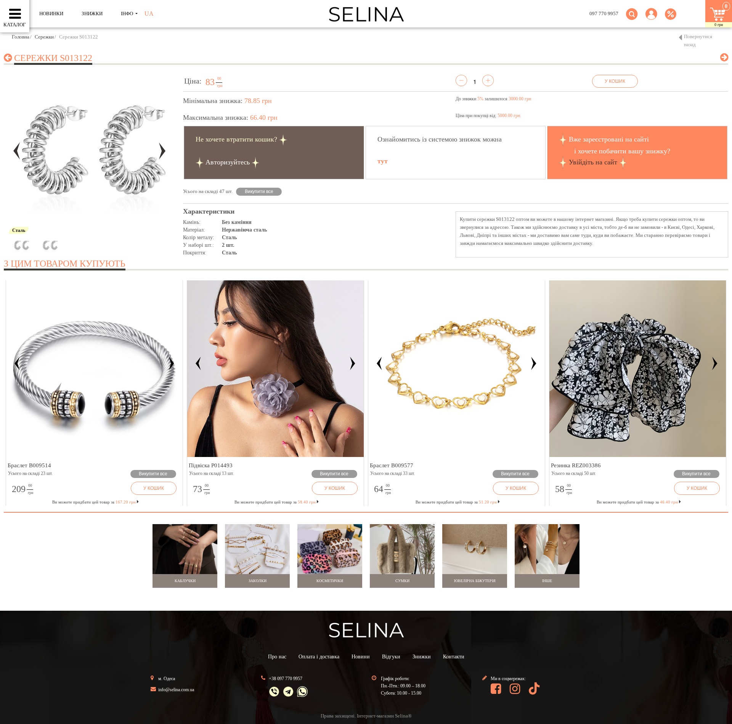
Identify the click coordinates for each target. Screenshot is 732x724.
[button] (651, 18)
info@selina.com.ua (176, 689)
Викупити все (259, 191)
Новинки (51, 13)
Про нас (277, 657)
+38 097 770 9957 (285, 678)
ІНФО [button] (127, 13)
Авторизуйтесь (227, 162)
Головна (20, 37)
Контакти (453, 657)
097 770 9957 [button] (603, 13)
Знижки (422, 657)
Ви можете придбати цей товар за (275, 502)
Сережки (44, 37)
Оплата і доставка (319, 657)
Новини (361, 657)
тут (382, 161)
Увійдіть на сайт (593, 162)
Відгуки (391, 657)
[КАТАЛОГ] (15, 14)
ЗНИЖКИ (92, 13)
